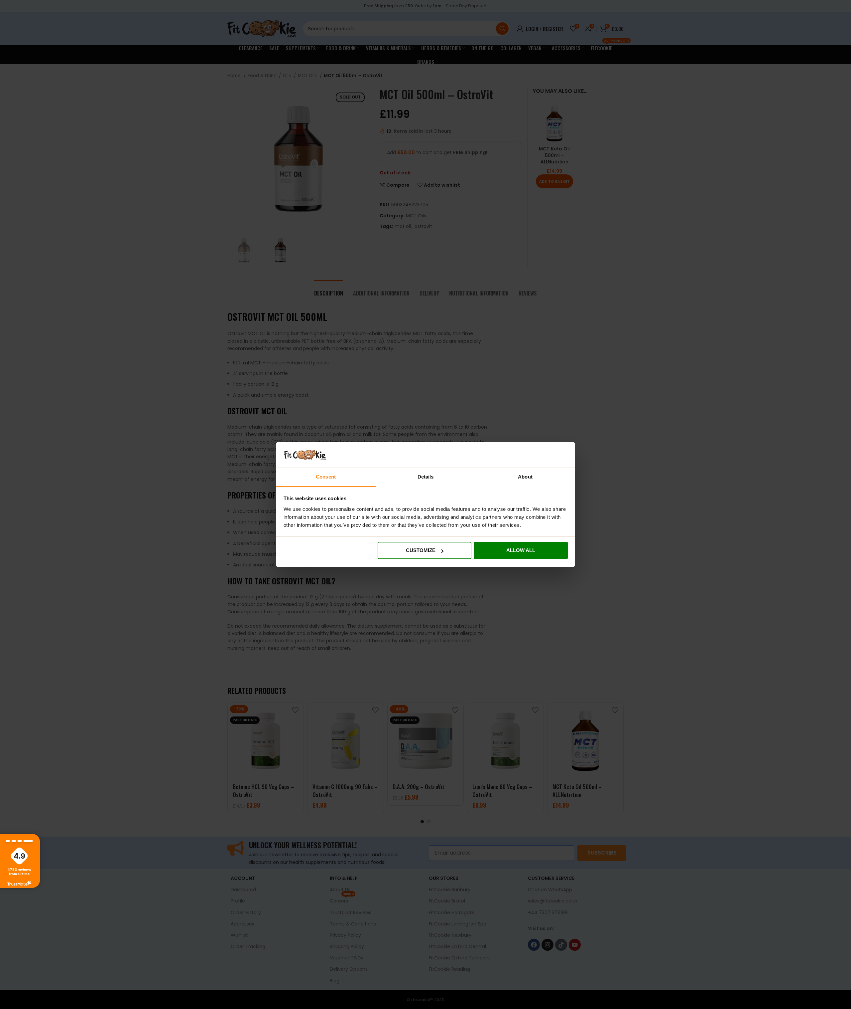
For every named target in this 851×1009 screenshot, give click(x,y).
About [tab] (525, 477)
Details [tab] (426, 477)
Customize (420, 550)
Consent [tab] (326, 477)
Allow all (520, 550)
